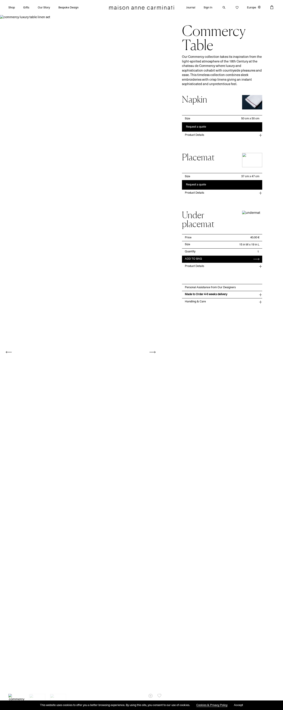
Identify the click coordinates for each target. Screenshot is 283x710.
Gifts (26, 7)
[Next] (152, 352)
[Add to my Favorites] (159, 695)
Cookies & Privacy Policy (212, 705)
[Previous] (9, 352)
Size (187, 118)
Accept (238, 705)
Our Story (44, 7)
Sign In (208, 7)
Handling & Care (195, 301)
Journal (190, 7)
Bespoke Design (68, 7)
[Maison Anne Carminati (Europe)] (141, 8)
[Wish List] (236, 7)
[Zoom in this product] (151, 696)
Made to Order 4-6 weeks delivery (206, 294)
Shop (11, 7)
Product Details (194, 135)
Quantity (190, 251)
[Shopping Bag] (272, 7)
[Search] (223, 7)
